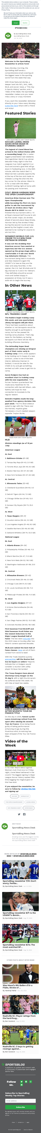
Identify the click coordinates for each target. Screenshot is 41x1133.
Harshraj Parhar (10, 990)
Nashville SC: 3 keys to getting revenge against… (18, 1047)
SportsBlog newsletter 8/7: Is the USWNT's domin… (19, 914)
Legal (27, 1122)
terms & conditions (20, 1113)
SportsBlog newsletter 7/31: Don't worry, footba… (19, 882)
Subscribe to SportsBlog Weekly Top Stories (17, 1094)
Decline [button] (25, 23)
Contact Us (21, 1122)
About (13, 1122)
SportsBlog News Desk (23, 34)
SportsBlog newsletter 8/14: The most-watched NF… (19, 946)
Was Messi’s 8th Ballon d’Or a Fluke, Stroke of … (17, 986)
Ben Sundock (10, 1021)
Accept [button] (16, 23)
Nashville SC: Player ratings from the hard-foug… (19, 1017)
